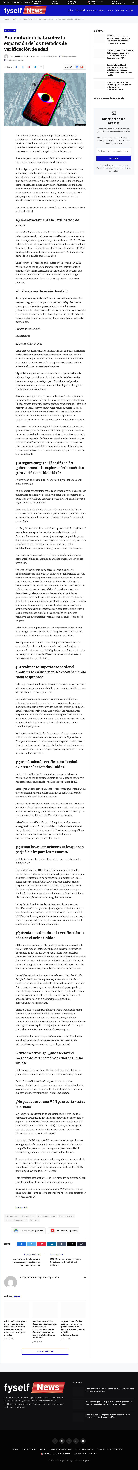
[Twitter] (7, 146)
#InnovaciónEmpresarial (16, 1220)
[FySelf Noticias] (25, 10)
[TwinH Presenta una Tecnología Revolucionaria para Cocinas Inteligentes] (78, 1391)
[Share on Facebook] (16, 67)
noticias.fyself (83, 1461)
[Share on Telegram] (34, 67)
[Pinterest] (7, 160)
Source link (21, 1207)
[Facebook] (7, 139)
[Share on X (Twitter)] (22, 67)
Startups (120, 10)
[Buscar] (133, 2)
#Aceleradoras (12, 1216)
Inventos (91, 10)
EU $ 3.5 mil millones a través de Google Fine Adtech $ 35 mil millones (65, 1262)
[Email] (7, 167)
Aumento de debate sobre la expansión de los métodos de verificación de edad (26, 1262)
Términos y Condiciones (72, 2)
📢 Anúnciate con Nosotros (95, 2)
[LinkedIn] (7, 153)
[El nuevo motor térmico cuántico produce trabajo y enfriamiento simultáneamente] (99, 85)
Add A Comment (45, 1352)
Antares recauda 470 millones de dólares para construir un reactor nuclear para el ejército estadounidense (73, 1328)
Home (6, 2)
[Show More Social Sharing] (41, 67)
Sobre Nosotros (55, 2)
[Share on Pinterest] (28, 67)
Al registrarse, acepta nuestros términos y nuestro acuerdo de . (113, 168)
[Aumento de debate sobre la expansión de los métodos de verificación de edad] (45, 99)
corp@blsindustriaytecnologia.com (25, 56)
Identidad (80, 10)
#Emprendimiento (66, 1216)
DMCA (27, 2)
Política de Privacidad (36, 2)
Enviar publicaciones (118, 2)
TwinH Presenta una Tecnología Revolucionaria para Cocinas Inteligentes (110, 1390)
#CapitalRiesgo (28, 1216)
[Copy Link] (7, 173)
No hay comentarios (69, 56)
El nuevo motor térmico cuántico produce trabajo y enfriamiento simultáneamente (119, 86)
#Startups (34, 1220)
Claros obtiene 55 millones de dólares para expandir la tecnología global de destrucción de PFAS (120, 54)
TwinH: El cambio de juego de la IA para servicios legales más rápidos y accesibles (108, 1416)
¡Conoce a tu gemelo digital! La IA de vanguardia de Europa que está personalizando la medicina (109, 1403)
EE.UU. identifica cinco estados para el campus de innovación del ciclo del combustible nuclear (118, 39)
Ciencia (110, 10)
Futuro (101, 10)
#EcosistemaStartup (47, 1216)
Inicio (70, 10)
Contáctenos (16, 2)
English (129, 10)
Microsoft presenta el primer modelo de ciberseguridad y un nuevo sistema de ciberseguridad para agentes (15, 1328)
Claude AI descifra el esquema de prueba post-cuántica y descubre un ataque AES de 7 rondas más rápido (119, 70)
